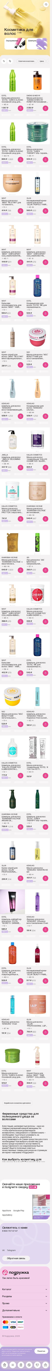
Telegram (11, 1250)
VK (3, 1250)
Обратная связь (16, 1258)
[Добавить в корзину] (20, 108)
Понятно (41, 1351)
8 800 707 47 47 (10, 1231)
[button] (10, 61)
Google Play (18, 1210)
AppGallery (7, 1215)
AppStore (6, 1210)
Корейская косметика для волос (17, 1103)
